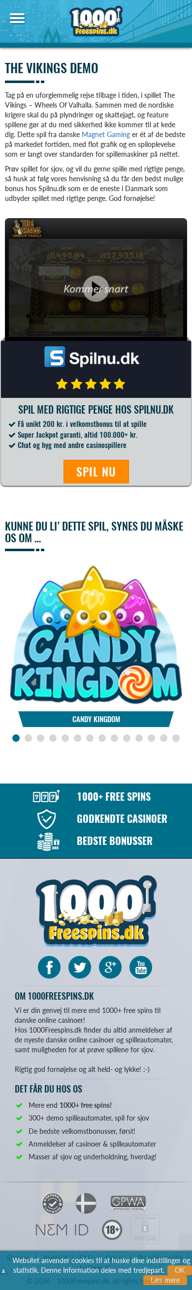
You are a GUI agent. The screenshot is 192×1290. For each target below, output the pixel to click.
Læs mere (165, 1280)
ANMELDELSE (96, 611)
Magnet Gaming (106, 134)
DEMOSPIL (96, 589)
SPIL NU (96, 471)
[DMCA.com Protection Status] (145, 1228)
